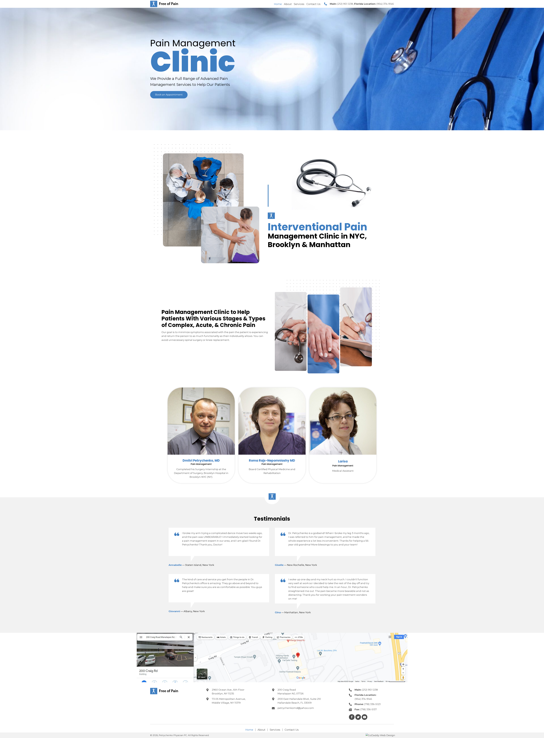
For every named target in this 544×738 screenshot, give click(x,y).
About (261, 730)
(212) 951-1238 (345, 3)
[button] (169, 94)
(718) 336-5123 (372, 704)
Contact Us (292, 730)
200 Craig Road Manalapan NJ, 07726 (291, 691)
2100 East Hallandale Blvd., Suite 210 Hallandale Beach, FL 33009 (299, 701)
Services (275, 730)
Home (249, 730)
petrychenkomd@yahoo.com (296, 708)
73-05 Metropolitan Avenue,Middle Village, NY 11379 (229, 701)
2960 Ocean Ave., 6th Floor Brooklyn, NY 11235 (228, 691)
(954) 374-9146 (385, 3)
